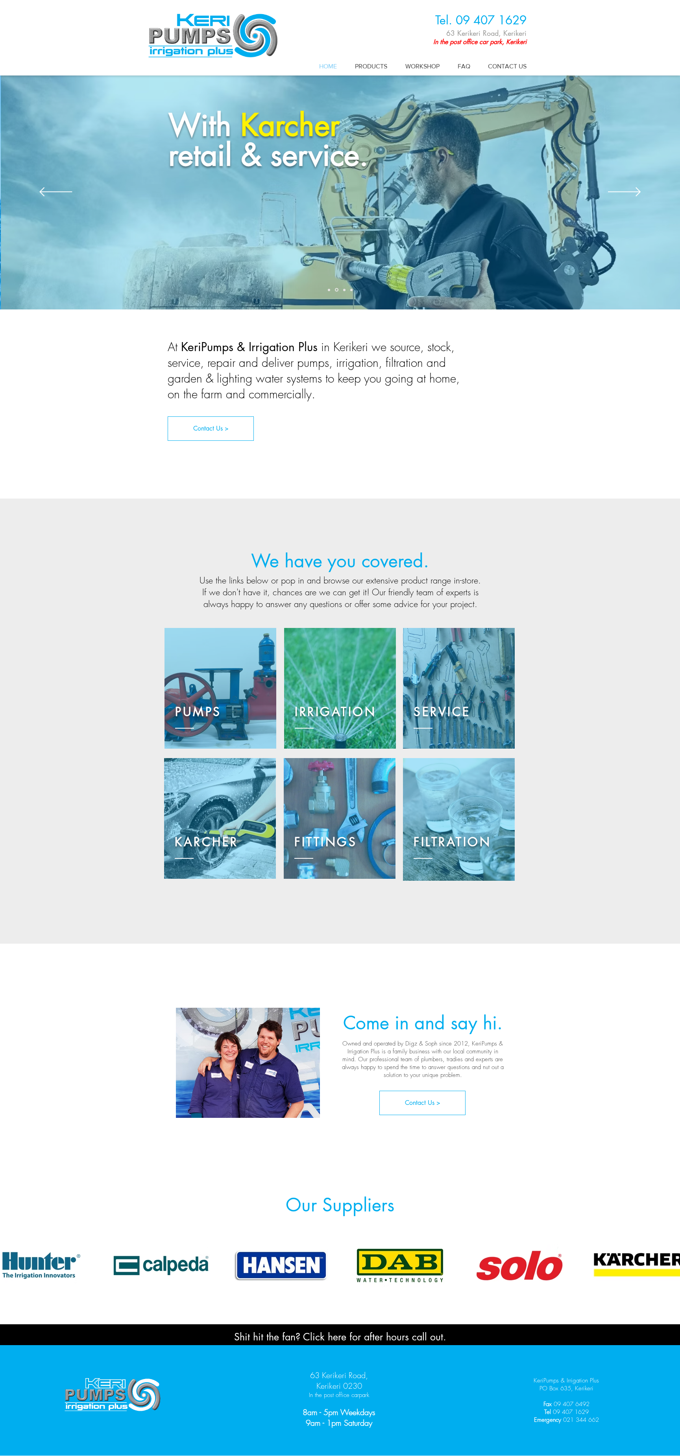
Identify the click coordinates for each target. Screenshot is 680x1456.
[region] (220, 689)
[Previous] (55, 192)
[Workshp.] (351, 290)
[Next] (624, 192)
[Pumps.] (344, 290)
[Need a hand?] (329, 290)
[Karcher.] (336, 290)
